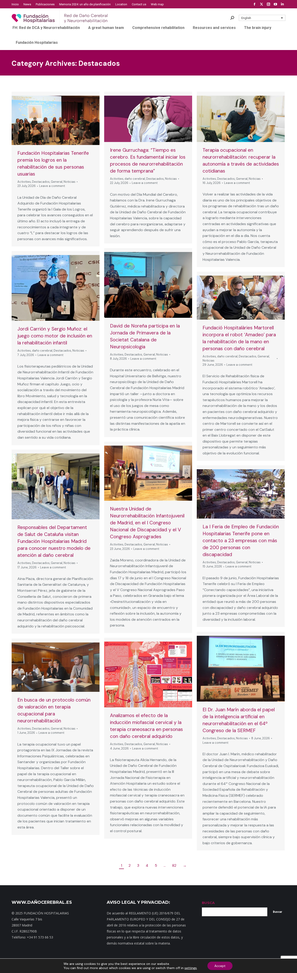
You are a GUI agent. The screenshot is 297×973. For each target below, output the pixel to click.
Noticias (69, 182)
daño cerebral (135, 179)
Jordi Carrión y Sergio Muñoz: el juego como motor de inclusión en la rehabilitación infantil (54, 336)
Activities (24, 182)
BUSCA (208, 903)
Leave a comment (52, 186)
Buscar (277, 911)
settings (190, 968)
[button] (262, 18)
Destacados (41, 182)
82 (174, 865)
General (56, 182)
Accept (220, 966)
